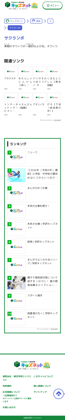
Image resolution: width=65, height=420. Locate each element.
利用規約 (7, 385)
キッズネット (16, 21)
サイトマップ (40, 391)
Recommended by (47, 120)
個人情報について (42, 385)
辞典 (38, 21)
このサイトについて (43, 376)
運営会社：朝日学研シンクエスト (17, 378)
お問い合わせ (9, 407)
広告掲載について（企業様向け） (17, 396)
